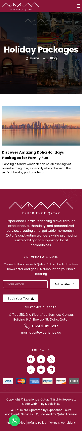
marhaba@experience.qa (41, 332)
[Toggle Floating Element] (14, 420)
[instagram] (41, 359)
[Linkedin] (51, 369)
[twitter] (51, 359)
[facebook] (31, 359)
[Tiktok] (31, 369)
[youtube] (41, 369)
